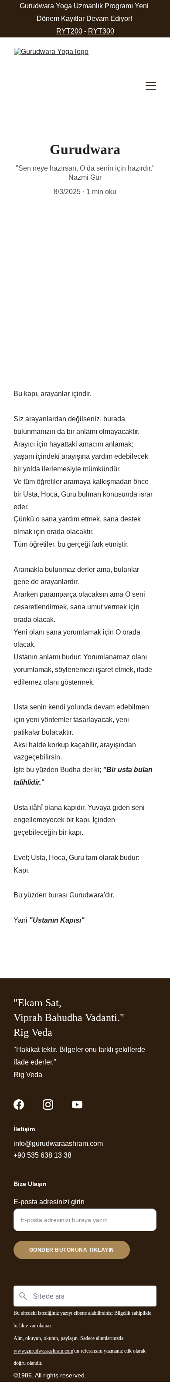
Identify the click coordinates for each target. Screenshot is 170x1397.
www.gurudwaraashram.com (43, 1351)
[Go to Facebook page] (19, 1104)
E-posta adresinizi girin (49, 1202)
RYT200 (69, 31)
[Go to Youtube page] (77, 1104)
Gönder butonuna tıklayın (71, 1250)
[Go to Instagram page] (48, 1104)
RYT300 (101, 31)
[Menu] (151, 86)
